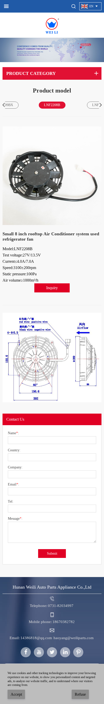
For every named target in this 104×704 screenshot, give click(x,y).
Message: (15, 518)
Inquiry (52, 288)
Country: (14, 450)
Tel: (10, 501)
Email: (13, 484)
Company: (15, 467)
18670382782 (64, 622)
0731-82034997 (60, 606)
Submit (52, 553)
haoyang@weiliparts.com (74, 638)
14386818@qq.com (36, 638)
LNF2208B (52, 105)
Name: (13, 433)
